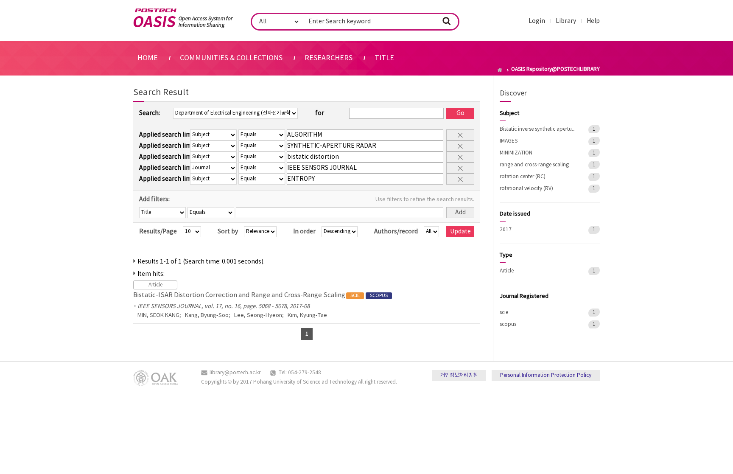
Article (507, 271)
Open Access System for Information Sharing (183, 18)
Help (593, 21)
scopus (508, 324)
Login (537, 21)
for (319, 113)
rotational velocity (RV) (526, 188)
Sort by (228, 231)
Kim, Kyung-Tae (307, 315)
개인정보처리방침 (459, 375)
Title (384, 58)
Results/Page (158, 231)
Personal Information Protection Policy (545, 375)
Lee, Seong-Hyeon (258, 315)
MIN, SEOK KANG (158, 315)
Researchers (329, 58)
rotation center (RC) (523, 177)
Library (566, 21)
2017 (506, 230)
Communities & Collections (231, 58)
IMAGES (509, 141)
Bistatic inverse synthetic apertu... (538, 129)
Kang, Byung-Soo (207, 315)
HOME (147, 58)
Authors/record (396, 231)
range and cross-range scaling (534, 165)
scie (504, 312)
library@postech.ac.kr (235, 373)
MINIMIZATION (516, 153)
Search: (149, 113)
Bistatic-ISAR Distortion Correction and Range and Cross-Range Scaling (260, 295)
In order (304, 231)
